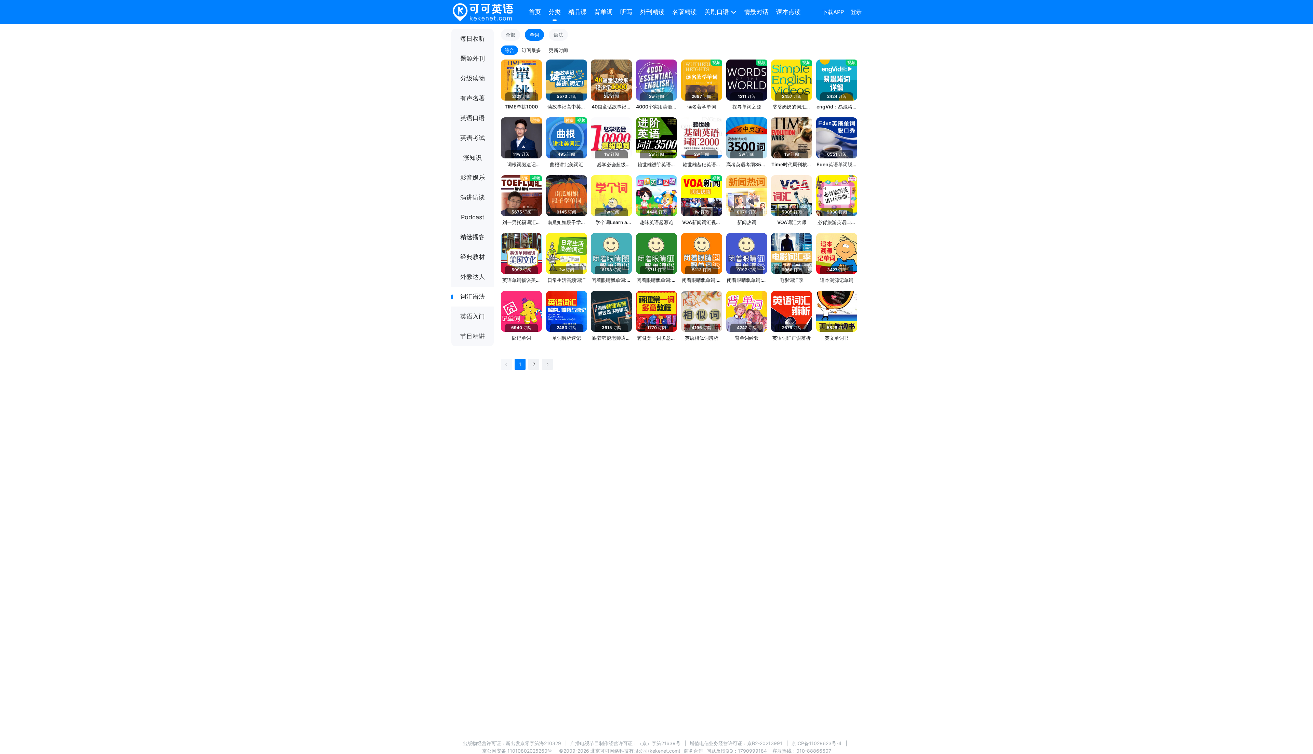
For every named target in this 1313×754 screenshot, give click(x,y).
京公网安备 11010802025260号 (517, 751)
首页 (535, 11)
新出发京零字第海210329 (533, 743)
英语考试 (472, 137)
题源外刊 (472, 58)
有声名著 (472, 98)
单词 (534, 35)
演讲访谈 (472, 197)
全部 (510, 35)
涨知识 (472, 157)
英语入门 (472, 316)
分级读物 (472, 78)
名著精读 (684, 11)
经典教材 (472, 256)
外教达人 (472, 276)
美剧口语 (716, 11)
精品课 (577, 11)
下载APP (833, 12)
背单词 (603, 11)
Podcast (473, 217)
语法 (558, 35)
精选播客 (472, 236)
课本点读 (788, 11)
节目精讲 (472, 336)
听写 (626, 11)
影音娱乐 (472, 177)
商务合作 (693, 751)
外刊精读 (652, 11)
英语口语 (472, 117)
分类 (554, 11)
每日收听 (472, 38)
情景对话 (756, 11)
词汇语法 (472, 296)
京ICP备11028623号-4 (816, 743)
